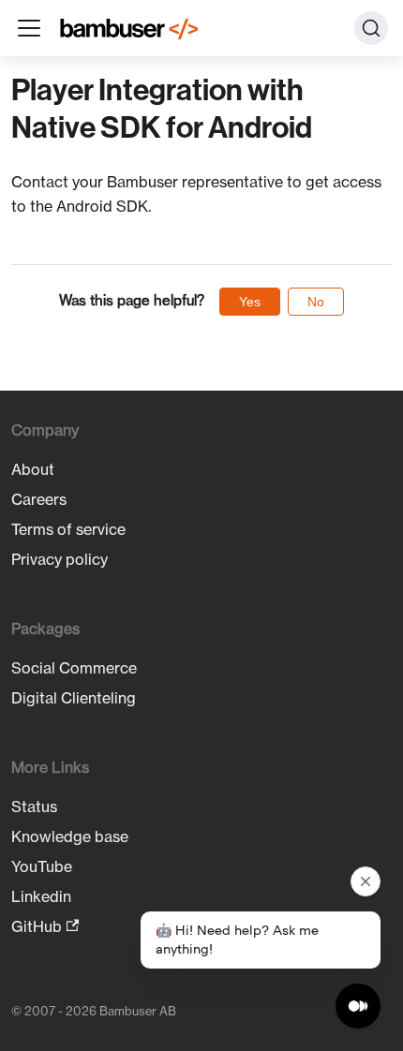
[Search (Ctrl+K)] (371, 28)
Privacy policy (59, 559)
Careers (39, 499)
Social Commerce (74, 668)
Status (34, 806)
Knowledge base (69, 836)
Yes (250, 301)
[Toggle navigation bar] (29, 28)
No (315, 301)
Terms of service (68, 529)
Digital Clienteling (73, 697)
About (32, 469)
